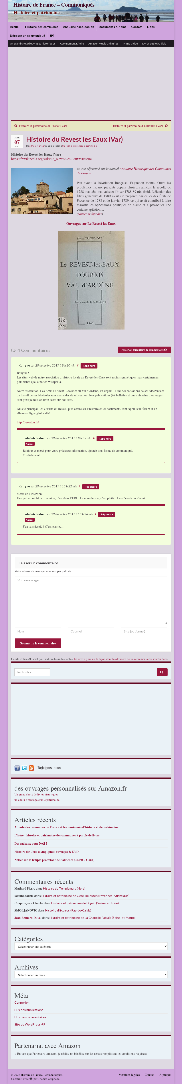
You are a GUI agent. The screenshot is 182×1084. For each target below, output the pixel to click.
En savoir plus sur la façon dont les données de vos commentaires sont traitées (120, 659)
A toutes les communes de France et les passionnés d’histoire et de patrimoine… (67, 827)
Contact (136, 27)
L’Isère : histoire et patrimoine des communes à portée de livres (56, 835)
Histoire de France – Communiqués (53, 4)
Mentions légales (129, 1074)
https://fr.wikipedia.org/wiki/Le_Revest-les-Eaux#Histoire (51, 158)
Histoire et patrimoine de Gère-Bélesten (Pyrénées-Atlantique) (85, 896)
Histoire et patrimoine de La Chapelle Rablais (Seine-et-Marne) (92, 917)
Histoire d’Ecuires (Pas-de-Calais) (68, 910)
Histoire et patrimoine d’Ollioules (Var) (138, 126)
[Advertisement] (91, 87)
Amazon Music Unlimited (103, 43)
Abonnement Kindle (72, 43)
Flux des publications (28, 1010)
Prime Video (130, 43)
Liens (151, 27)
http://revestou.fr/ (28, 422)
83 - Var (66, 145)
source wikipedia (90, 213)
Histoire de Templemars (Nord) (64, 888)
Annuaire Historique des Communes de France (124, 170)
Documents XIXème (113, 27)
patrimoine (91, 145)
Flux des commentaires (30, 1017)
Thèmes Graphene (48, 1079)
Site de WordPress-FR (29, 1024)
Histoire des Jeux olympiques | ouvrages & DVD (46, 851)
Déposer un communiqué (27, 35)
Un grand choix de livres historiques (36, 794)
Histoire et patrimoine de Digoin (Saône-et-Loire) (85, 903)
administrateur (37, 145)
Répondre (89, 365)
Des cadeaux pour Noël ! (30, 843)
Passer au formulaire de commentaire (142, 350)
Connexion (22, 1002)
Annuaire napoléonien (78, 27)
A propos (165, 1074)
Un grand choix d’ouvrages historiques (32, 43)
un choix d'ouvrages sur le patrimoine (36, 800)
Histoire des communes (41, 27)
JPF (52, 35)
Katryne (24, 365)
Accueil (15, 27)
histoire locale (78, 145)
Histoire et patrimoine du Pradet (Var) (43, 126)
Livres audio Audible (154, 43)
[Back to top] (172, 1074)
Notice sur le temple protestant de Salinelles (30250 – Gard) (54, 859)
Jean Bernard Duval (28, 917)
